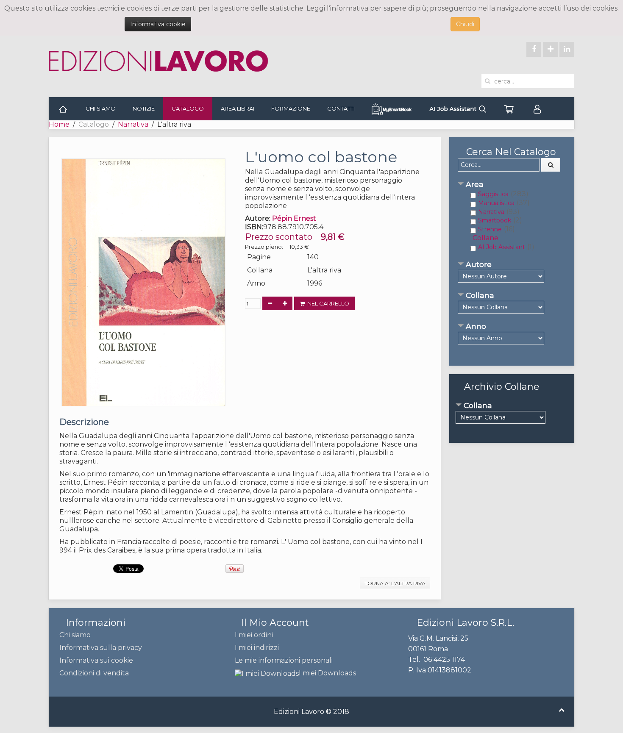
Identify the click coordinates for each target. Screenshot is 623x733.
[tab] (512, 185)
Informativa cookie (158, 24)
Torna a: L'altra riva (395, 583)
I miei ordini (254, 635)
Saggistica (493, 194)
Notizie (144, 108)
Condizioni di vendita (94, 673)
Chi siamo (101, 108)
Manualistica (496, 203)
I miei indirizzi (257, 648)
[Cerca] (551, 165)
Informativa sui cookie (96, 660)
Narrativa (133, 124)
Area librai (237, 108)
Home (59, 124)
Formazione (290, 108)
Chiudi (465, 24)
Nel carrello (327, 303)
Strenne (490, 229)
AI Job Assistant (501, 247)
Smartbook (494, 220)
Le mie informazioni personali (284, 660)
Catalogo (188, 108)
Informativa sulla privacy (100, 648)
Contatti (341, 108)
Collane (485, 238)
